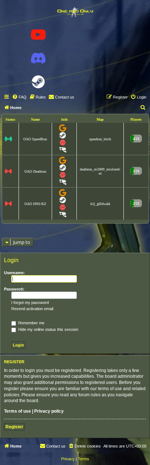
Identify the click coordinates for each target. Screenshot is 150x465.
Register (14, 426)
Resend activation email (32, 308)
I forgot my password (30, 302)
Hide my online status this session (47, 329)
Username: (14, 272)
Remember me (30, 323)
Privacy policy (49, 411)
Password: (14, 289)
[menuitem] (19, 97)
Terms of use (17, 411)
